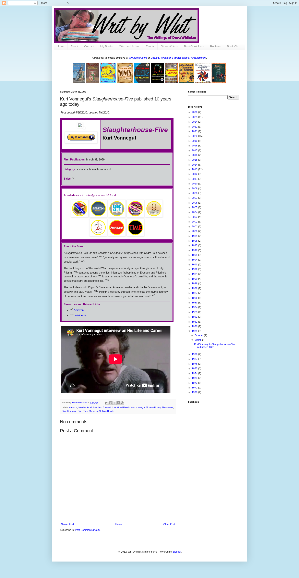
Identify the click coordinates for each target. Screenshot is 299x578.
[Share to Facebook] (118, 403)
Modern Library (153, 407)
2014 (195, 164)
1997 (195, 245)
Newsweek (167, 407)
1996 (195, 250)
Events (150, 46)
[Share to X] (114, 403)
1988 (195, 288)
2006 (195, 202)
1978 (195, 354)
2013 (195, 169)
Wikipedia (80, 315)
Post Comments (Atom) (87, 530)
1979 (195, 331)
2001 (195, 226)
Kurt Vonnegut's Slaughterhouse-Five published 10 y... (214, 346)
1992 (195, 269)
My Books (106, 46)
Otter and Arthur (129, 46)
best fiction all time (107, 407)
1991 (195, 274)
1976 (195, 363)
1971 (195, 387)
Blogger (176, 551)
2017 (195, 150)
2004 (195, 212)
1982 (195, 316)
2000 (195, 231)
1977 (195, 359)
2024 (195, 121)
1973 (195, 378)
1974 (195, 373)
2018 (195, 145)
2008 (195, 193)
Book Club (233, 46)
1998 (195, 240)
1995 (195, 255)
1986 (195, 298)
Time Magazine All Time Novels (98, 411)
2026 (195, 112)
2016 (195, 155)
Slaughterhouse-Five (72, 411)
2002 (195, 221)
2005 (195, 207)
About (74, 46)
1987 (195, 293)
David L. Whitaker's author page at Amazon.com (178, 57)
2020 (195, 136)
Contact (89, 46)
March (198, 340)
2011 (195, 179)
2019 (195, 141)
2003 (195, 217)
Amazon (79, 310)
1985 (195, 302)
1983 (195, 312)
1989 (195, 283)
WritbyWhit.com (138, 57)
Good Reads (123, 407)
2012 (195, 174)
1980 (195, 326)
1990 (195, 278)
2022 (195, 126)
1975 (195, 368)
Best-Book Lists (194, 46)
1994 (195, 259)
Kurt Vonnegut (138, 407)
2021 (195, 131)
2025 (195, 117)
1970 (195, 392)
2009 (195, 188)
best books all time (88, 407)
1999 (195, 236)
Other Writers (169, 46)
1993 (195, 264)
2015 (195, 159)
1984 (195, 307)
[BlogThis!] (111, 403)
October (199, 335)
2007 (195, 197)
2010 (195, 183)
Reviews (215, 46)
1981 (195, 321)
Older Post (169, 524)
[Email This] (107, 403)
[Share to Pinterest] (122, 403)
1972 (195, 383)
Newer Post (67, 524)
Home (60, 46)
